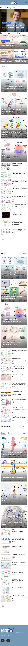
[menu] (2, 2)
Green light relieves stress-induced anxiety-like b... (11, 343)
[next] (26, 20)
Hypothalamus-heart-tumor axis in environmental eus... (13, 110)
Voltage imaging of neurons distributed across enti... (19, 351)
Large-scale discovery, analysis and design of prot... (18, 368)
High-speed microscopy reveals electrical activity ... (19, 172)
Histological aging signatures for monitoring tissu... (19, 360)
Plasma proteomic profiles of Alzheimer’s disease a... (19, 383)
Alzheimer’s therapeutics (18, 546)
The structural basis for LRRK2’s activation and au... (13, 297)
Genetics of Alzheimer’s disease (18, 555)
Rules (7, 635)
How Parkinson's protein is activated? (11, 133)
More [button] (24, 67)
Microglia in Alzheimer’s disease (18, 563)
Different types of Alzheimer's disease (17, 530)
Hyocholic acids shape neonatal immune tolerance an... (19, 409)
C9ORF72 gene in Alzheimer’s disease (12, 523)
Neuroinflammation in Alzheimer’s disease (18, 571)
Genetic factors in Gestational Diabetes (12, 500)
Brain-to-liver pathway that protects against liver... (11, 157)
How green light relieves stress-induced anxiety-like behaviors (13, 44)
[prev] (2, 20)
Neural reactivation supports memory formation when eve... (21, 60)
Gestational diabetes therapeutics (13, 477)
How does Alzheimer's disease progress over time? (18, 539)
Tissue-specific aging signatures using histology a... (19, 181)
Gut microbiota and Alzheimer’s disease (17, 579)
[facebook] (3, 640)
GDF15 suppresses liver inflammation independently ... (12, 320)
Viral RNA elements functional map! (17, 164)
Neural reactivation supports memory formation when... (17, 393)
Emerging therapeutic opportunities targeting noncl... (18, 417)
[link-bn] (14, 245)
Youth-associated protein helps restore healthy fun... (19, 213)
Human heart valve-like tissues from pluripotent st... (12, 87)
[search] (26, 2)
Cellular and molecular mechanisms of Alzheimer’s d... (19, 597)
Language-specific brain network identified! (18, 230)
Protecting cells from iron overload (19, 205)
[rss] (8, 640)
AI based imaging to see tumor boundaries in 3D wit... (18, 198)
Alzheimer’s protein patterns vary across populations (17, 222)
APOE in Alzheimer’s (17, 587)
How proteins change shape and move (19, 189)
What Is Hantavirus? (6, 61)
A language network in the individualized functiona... (19, 400)
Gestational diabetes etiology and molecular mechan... (13, 453)
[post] (14, 20)
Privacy (3, 635)
